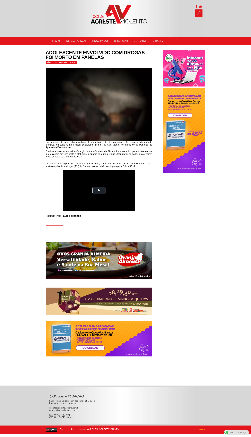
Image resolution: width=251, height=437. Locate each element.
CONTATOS (140, 40)
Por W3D (202, 429)
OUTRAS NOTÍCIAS (76, 40)
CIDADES (157, 40)
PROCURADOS (100, 40)
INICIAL (56, 40)
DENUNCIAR (121, 40)
